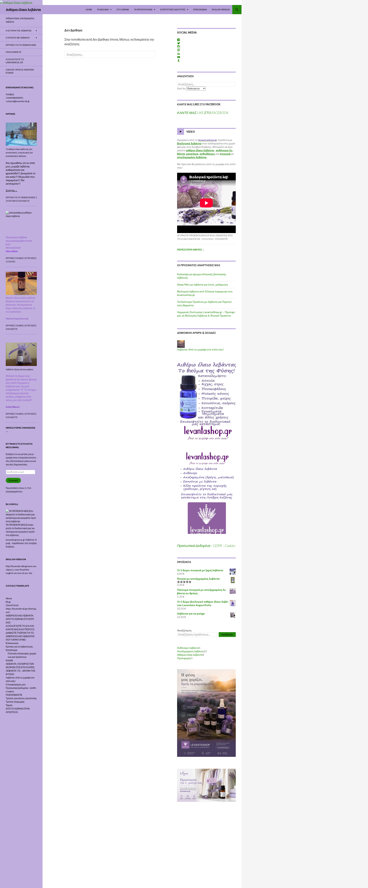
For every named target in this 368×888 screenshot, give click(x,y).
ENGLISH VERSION (221, 9)
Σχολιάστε (221, 238)
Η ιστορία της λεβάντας (19, 30)
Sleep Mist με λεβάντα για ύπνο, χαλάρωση (202, 284)
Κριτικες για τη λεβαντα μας (21, 45)
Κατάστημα (11, 650)
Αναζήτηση (184, 630)
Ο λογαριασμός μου (16, 684)
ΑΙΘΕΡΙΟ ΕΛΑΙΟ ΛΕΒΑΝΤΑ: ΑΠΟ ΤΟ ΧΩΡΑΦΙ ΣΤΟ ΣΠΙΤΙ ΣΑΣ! (20, 619)
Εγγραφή (13, 480)
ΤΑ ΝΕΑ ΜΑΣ (103, 9)
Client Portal (12, 605)
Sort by (181, 88)
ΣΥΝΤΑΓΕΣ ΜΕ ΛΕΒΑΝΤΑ (18, 37)
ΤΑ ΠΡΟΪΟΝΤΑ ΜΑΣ (143, 9)
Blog (8, 601)
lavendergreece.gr (15, 539)
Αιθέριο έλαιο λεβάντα (23, 9)
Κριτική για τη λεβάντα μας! (21, 197)
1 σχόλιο (10, 261)
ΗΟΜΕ (89, 9)
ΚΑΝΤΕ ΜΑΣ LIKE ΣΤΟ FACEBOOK (198, 104)
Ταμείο (9, 705)
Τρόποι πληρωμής (15, 701)
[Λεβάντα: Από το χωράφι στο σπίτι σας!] (181, 343)
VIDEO (190, 131)
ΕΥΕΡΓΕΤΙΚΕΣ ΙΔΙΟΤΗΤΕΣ (173, 9)
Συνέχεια (11, 190)
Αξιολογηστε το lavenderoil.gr (15, 61)
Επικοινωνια (12, 643)
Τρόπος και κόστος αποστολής (21, 698)
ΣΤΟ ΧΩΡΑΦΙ (123, 9)
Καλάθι (9, 660)
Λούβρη (10, 94)
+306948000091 (14, 97)
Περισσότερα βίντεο (191, 249)
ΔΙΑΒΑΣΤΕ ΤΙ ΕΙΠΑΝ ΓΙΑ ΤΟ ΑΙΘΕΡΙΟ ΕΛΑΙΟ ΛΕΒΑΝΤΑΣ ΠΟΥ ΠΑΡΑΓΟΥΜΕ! (20, 636)
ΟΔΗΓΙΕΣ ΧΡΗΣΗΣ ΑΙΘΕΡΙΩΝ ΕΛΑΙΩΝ (20, 71)
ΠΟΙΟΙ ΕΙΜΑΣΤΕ (13, 52)
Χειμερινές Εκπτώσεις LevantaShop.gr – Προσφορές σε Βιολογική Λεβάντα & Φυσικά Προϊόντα (206, 313)
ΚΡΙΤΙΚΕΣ (10, 114)
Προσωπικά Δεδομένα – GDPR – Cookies (206, 545)
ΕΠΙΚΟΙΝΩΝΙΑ (200, 9)
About (9, 598)
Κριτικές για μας (14, 258)
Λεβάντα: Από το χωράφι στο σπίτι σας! (200, 349)
